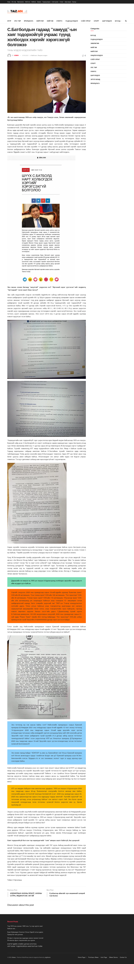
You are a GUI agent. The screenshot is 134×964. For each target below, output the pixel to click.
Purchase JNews (93, 957)
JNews (14, 957)
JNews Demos (113, 957)
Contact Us (123, 957)
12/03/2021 (25, 55)
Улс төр (14, 2)
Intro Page (104, 957)
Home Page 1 (82, 957)
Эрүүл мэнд (95, 79)
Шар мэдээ (68, 2)
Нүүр (8, 2)
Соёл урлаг (55, 2)
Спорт (61, 2)
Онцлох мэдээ (42, 55)
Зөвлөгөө (95, 43)
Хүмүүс (39, 2)
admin (16, 55)
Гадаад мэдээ (46, 2)
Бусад (74, 2)
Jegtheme (47, 957)
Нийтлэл (27, 2)
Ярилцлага (20, 2)
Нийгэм (33, 2)
